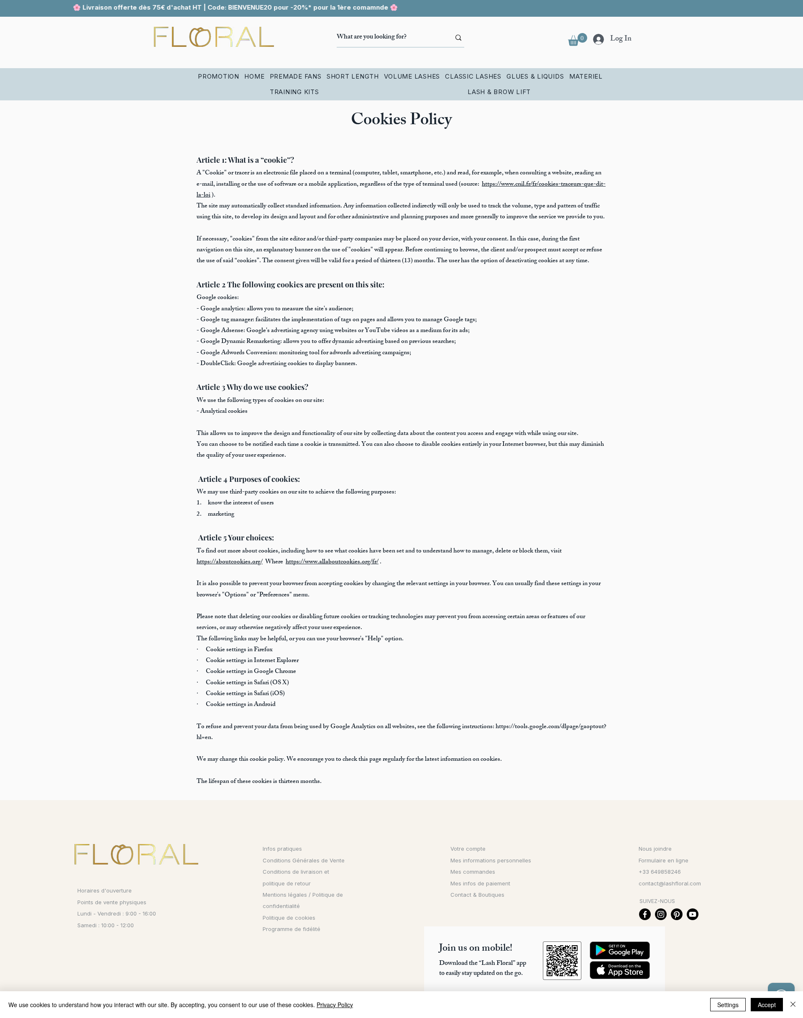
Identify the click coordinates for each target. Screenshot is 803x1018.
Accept (767, 1004)
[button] (577, 39)
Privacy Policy (335, 1004)
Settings (728, 1004)
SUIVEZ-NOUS (657, 901)
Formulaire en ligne (663, 860)
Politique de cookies (289, 917)
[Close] (793, 1004)
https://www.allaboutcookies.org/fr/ (332, 562)
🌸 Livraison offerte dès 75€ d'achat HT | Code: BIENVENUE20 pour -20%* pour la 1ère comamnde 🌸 (218, 7)
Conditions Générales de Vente (304, 860)
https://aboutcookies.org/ (230, 562)
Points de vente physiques (111, 902)
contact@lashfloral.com (670, 883)
